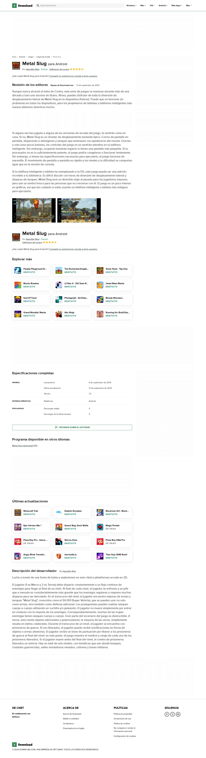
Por (30, 69)
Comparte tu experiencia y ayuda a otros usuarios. (73, 76)
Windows (131, 6)
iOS (151, 6)
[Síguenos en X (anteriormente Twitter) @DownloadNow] (172, 714)
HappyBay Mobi (69, 571)
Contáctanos (68, 723)
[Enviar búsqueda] (38, 5)
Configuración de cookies (125, 736)
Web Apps (175, 6)
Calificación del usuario (59, 69)
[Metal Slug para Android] (16, 66)
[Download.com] (22, 5)
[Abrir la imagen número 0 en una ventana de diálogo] (34, 210)
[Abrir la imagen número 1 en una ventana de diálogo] (79, 210)
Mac (142, 6)
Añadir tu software (71, 719)
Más (188, 5)
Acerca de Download (72, 714)
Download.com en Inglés (73, 728)
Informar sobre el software (74, 427)
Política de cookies (122, 723)
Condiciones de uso (122, 719)
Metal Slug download (22, 446)
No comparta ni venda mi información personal (124, 729)
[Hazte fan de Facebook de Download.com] (167, 714)
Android (162, 6)
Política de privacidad (123, 714)
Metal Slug (44, 63)
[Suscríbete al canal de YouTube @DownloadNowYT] (178, 714)
